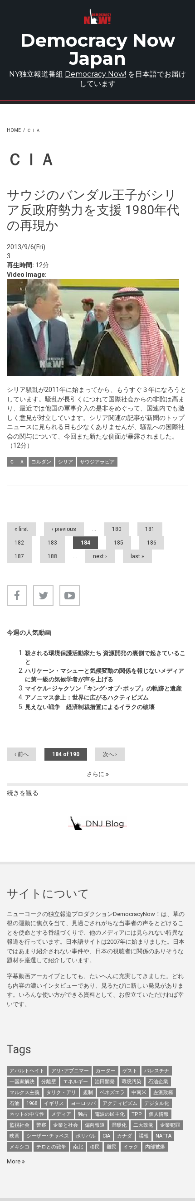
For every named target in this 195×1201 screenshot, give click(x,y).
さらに (96, 774)
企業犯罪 (170, 1125)
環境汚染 (131, 1082)
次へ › (110, 754)
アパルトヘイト (27, 1071)
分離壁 (48, 1082)
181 (150, 529)
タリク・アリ (61, 1092)
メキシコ (19, 1147)
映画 (15, 1136)
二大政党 (143, 1125)
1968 (31, 1103)
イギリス (54, 1103)
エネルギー (75, 1082)
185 (118, 543)
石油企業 (158, 1082)
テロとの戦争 (51, 1147)
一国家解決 (22, 1082)
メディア (61, 1114)
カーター (106, 1071)
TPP (137, 1114)
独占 (83, 1114)
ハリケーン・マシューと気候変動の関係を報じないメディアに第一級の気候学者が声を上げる (104, 674)
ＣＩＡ (17, 462)
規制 (88, 1092)
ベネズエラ (112, 1092)
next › (100, 556)
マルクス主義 (24, 1092)
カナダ (124, 1136)
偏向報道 (95, 1125)
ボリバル (86, 1136)
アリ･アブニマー (70, 1071)
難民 (112, 1147)
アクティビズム (119, 1103)
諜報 (144, 1136)
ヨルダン (41, 462)
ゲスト (129, 1071)
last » (137, 556)
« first (21, 529)
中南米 (139, 1092)
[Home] (97, 16)
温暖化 (119, 1125)
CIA (106, 1136)
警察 (41, 1125)
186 (151, 543)
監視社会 (19, 1125)
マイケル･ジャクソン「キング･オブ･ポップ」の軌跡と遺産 (103, 688)
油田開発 (105, 1082)
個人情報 (159, 1114)
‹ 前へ (22, 754)
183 (52, 543)
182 (19, 543)
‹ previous (64, 529)
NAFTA (163, 1136)
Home (14, 130)
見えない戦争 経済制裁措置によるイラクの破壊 (90, 707)
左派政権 (163, 1092)
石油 (15, 1103)
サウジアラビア (97, 462)
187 (19, 556)
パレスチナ (156, 1071)
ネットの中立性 (27, 1114)
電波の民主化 (110, 1114)
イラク (130, 1147)
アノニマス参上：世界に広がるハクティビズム (87, 697)
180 (117, 529)
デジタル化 (156, 1103)
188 (52, 556)
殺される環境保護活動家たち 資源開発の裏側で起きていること (105, 657)
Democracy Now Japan (97, 49)
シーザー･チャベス (47, 1136)
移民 (95, 1147)
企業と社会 (65, 1125)
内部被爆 (155, 1147)
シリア (65, 462)
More (14, 1161)
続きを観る (23, 792)
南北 (78, 1147)
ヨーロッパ (83, 1103)
